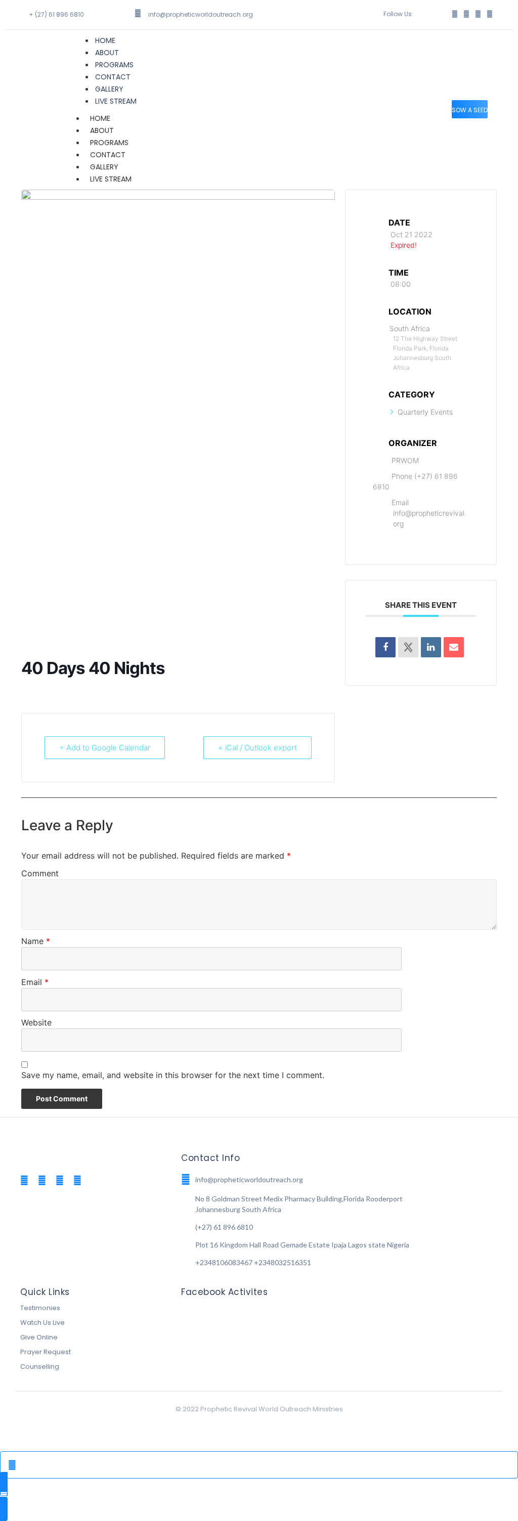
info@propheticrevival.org (429, 518)
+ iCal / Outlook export (257, 747)
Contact (113, 77)
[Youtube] (77, 1180)
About (107, 53)
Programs (114, 65)
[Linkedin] (431, 647)
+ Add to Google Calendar (104, 747)
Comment (40, 873)
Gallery (109, 89)
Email (35, 982)
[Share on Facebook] (385, 647)
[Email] (454, 647)
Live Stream (116, 101)
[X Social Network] (408, 647)
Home (105, 40)
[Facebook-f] (455, 14)
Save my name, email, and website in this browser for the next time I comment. (172, 1075)
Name (35, 941)
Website (36, 1022)
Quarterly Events (425, 412)
